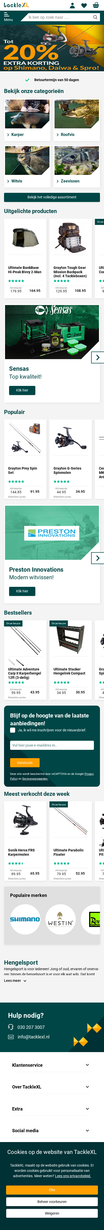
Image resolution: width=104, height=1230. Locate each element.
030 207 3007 (31, 1027)
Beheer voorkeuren (52, 1202)
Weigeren (52, 1213)
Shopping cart (96, 5)
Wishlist (84, 6)
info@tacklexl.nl (33, 1036)
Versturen (25, 763)
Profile (73, 6)
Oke (52, 1190)
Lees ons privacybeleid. (73, 1176)
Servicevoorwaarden (35, 778)
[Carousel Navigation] (97, 357)
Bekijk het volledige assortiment (52, 197)
